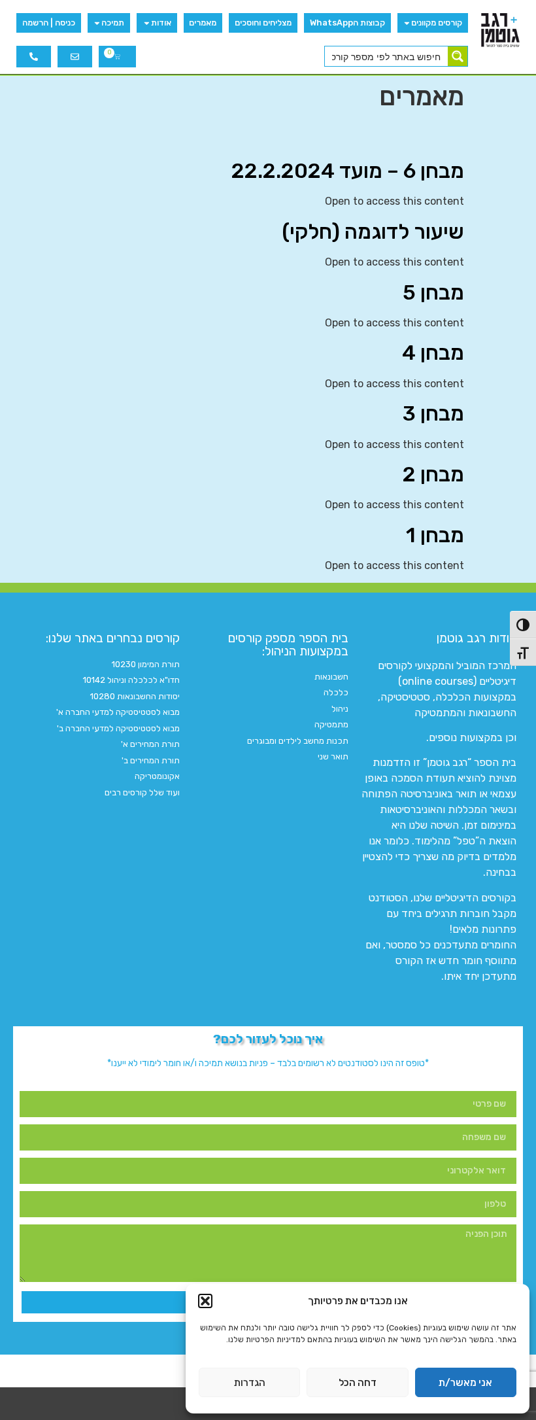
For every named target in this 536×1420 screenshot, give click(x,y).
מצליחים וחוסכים (263, 22)
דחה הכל (358, 1383)
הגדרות (249, 1383)
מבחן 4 (433, 352)
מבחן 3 (433, 413)
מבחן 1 (435, 535)
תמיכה (112, 22)
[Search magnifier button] (457, 56)
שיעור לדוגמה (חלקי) (373, 231)
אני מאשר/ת (465, 1383)
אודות (161, 22)
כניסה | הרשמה (48, 22)
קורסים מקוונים (436, 22)
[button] (205, 1300)
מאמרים (202, 22)
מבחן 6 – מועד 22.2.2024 (347, 170)
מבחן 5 (433, 292)
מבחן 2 (433, 474)
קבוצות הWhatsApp (347, 22)
